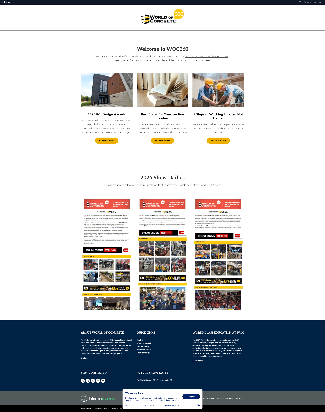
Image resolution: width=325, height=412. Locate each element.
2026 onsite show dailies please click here (206, 56)
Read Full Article (106, 140)
